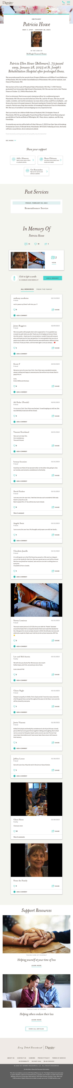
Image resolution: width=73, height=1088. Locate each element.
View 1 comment (18, 513)
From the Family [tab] (44, 289)
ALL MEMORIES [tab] (27, 289)
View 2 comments (19, 837)
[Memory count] (25, 244)
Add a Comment (21, 315)
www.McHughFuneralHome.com (16, 136)
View (54, 262)
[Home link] (8, 2)
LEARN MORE (37, 965)
